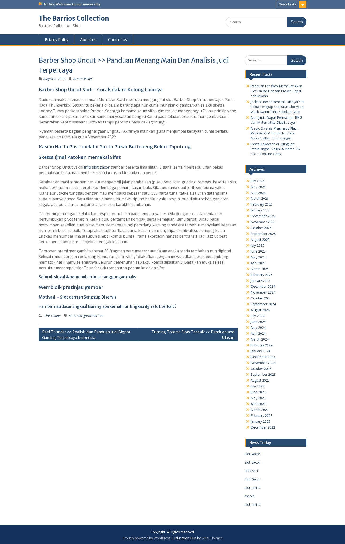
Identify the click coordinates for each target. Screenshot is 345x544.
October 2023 (261, 368)
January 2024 (260, 351)
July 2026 (257, 181)
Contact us (117, 39)
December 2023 (263, 357)
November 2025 (263, 222)
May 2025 (258, 257)
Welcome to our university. (78, 4)
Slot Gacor (253, 479)
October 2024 (261, 298)
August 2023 (260, 380)
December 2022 (263, 427)
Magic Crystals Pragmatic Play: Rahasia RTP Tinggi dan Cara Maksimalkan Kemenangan (274, 133)
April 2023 (258, 404)
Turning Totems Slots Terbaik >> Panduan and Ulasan (192, 334)
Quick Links (287, 4)
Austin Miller (82, 79)
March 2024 (260, 339)
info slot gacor (97, 167)
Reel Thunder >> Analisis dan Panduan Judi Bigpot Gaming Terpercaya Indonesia (86, 334)
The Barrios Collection (74, 18)
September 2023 (263, 374)
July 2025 (257, 245)
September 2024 (263, 304)
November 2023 (263, 362)
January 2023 (260, 421)
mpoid (249, 496)
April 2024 (258, 333)
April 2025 (258, 263)
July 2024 (257, 316)
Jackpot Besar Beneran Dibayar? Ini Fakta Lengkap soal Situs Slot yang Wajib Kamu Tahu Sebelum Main (277, 107)
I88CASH (251, 470)
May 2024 (258, 327)
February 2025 (261, 274)
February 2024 (261, 345)
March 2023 (260, 409)
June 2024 (258, 321)
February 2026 (261, 204)
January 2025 (260, 280)
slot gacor (252, 454)
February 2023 (261, 415)
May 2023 (258, 398)
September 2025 (263, 233)
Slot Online (52, 316)
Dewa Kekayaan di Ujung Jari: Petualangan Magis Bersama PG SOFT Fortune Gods (275, 149)
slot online (253, 487)
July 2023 (257, 386)
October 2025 (261, 228)
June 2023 (258, 392)
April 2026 (258, 192)
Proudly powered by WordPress (146, 538)
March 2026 (260, 198)
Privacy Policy (56, 39)
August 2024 (260, 310)
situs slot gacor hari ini (86, 316)
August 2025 (260, 239)
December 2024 (263, 286)
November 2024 (263, 292)
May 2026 (258, 186)
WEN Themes (212, 538)
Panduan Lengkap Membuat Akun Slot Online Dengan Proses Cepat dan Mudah (276, 91)
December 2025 (263, 216)
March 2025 (260, 269)
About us (88, 39)
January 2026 (260, 210)
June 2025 (258, 251)
